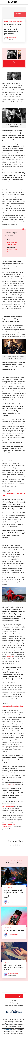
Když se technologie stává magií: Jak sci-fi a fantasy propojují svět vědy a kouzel (13, 893)
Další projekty (14, 1003)
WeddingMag (18, 1031)
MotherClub (5, 1028)
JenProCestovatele (8, 1031)
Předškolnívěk (7, 1030)
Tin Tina (11, 784)
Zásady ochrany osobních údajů (14, 1005)
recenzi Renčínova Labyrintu (12, 706)
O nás (14, 1000)
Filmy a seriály (8, 887)
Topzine (13, 1030)
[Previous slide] (4, 54)
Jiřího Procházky (7, 826)
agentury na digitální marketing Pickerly (13, 1024)
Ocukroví (12, 1033)
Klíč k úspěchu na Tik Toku (14, 930)
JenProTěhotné (19, 1028)
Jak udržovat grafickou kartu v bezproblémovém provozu (13, 967)
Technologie (7, 927)
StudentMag (19, 1030)
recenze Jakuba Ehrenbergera (12, 243)
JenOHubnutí (19, 1033)
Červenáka (9, 657)
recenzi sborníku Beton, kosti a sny (13, 494)
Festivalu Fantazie (8, 806)
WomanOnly (17, 1026)
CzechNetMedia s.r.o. (17, 1019)
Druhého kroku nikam (9, 824)
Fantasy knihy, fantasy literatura (13, 22)
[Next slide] (23, 54)
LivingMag (6, 1033)
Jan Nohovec (12, 37)
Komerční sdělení (13, 901)
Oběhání (11, 1028)
